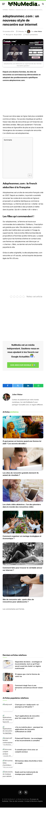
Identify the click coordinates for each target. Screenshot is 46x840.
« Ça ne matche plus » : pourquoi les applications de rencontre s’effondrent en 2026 (29, 729)
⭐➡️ (23, 365)
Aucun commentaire (31, 34)
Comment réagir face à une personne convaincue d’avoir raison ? (29, 687)
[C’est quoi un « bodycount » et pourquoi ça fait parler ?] (8, 707)
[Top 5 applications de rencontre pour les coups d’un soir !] (8, 718)
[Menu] (3, 4)
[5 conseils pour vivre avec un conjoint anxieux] (8, 752)
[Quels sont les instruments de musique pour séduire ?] (8, 775)
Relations (11, 9)
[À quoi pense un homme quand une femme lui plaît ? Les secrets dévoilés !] (23, 427)
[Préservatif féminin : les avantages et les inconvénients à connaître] (8, 741)
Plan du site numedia (16, 801)
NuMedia (5, 9)
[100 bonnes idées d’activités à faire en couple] (8, 763)
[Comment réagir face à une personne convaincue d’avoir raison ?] (8, 688)
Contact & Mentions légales (33, 801)
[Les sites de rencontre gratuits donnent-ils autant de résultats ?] (23, 458)
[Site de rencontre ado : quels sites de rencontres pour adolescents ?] (23, 585)
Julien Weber (38, 31)
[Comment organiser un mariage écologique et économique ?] (23, 522)
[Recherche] (43, 4)
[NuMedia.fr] (24, 4)
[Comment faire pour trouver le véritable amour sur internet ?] (23, 553)
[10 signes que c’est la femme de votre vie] (8, 677)
